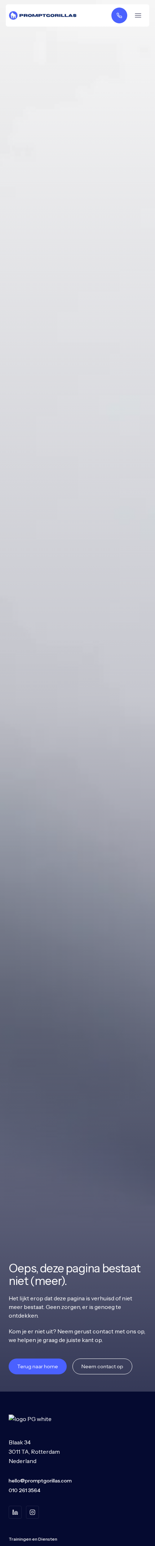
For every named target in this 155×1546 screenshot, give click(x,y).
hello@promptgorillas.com (40, 1480)
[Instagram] (32, 1512)
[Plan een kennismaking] (119, 15)
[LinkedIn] (15, 1512)
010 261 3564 (24, 1490)
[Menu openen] (138, 15)
